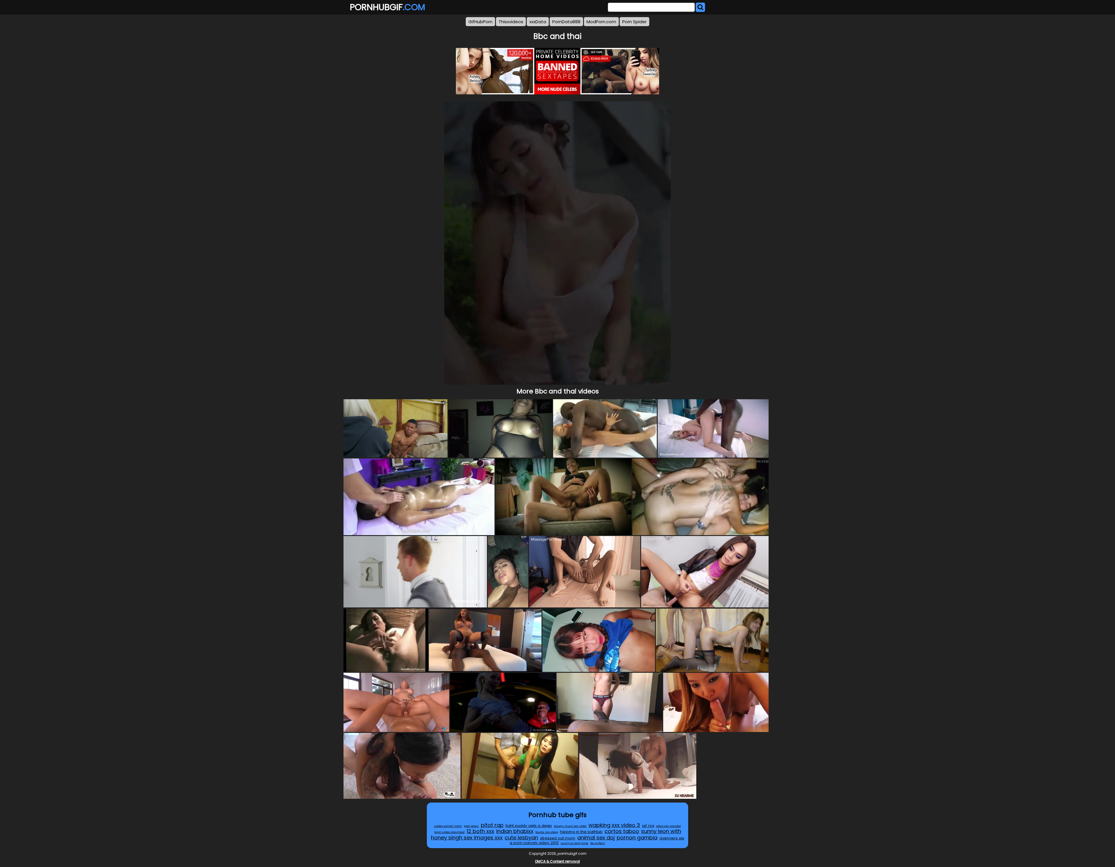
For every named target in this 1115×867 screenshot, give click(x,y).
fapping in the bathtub (581, 831)
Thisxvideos (511, 22)
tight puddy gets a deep (529, 825)
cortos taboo (622, 831)
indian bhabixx (514, 831)
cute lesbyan (521, 837)
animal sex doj (596, 837)
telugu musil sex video (570, 826)
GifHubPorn (480, 22)
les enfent (597, 843)
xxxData (537, 22)
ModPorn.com (601, 22)
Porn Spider (634, 22)
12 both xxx (480, 831)
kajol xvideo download (449, 832)
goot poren (471, 826)
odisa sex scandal (668, 826)
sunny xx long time (574, 843)
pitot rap (492, 825)
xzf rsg (648, 825)
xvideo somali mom (448, 826)
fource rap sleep (546, 832)
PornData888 (566, 22)
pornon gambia (637, 837)
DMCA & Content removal (557, 861)
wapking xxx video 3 (614, 825)
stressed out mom (557, 838)
